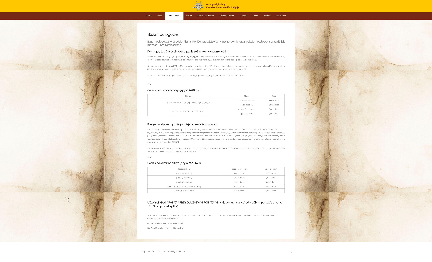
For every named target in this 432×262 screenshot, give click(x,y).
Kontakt (267, 16)
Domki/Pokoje (174, 16)
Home (149, 16)
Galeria (243, 16)
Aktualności (281, 16)
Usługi (189, 16)
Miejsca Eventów (226, 16)
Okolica (255, 16)
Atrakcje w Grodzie (205, 16)
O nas (159, 16)
